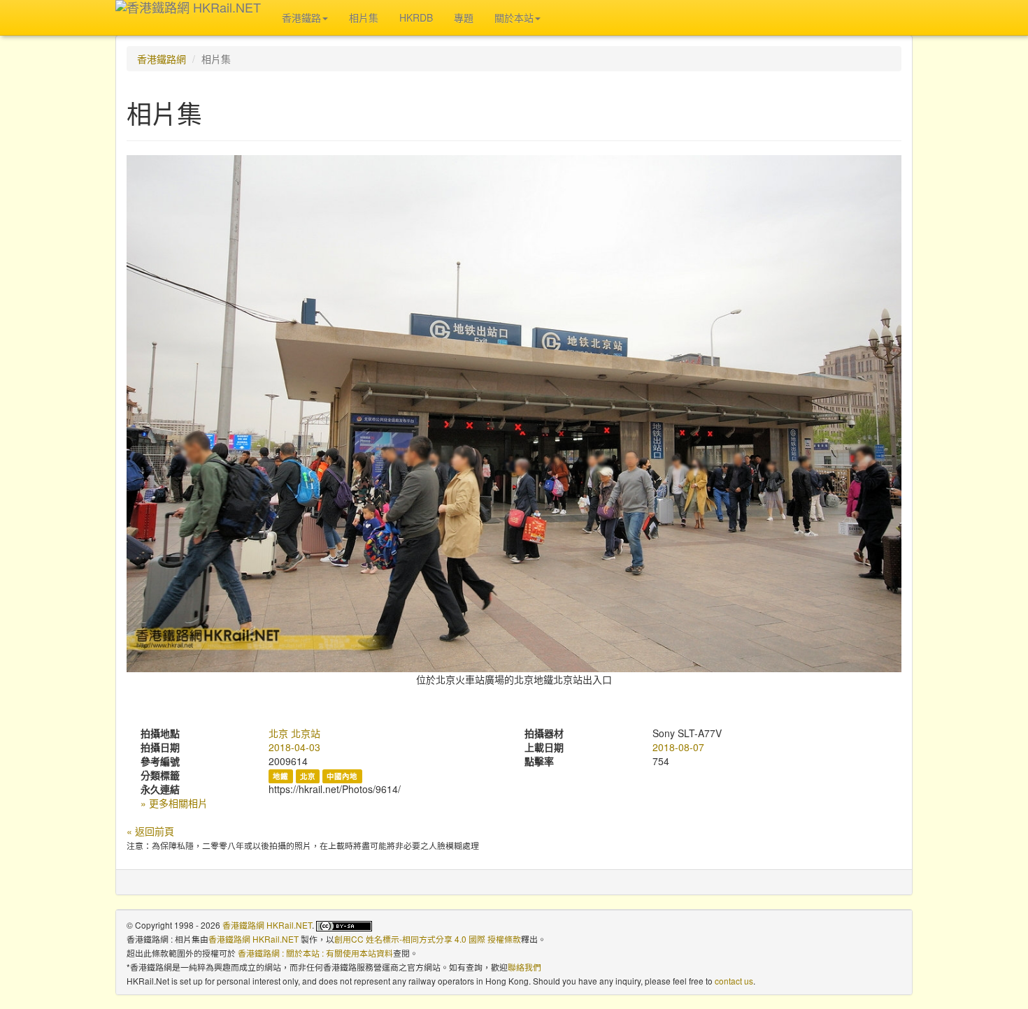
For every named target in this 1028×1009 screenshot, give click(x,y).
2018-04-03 (294, 747)
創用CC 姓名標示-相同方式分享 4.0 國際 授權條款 (427, 939)
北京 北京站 (294, 733)
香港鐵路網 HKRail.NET (267, 925)
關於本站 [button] (514, 17)
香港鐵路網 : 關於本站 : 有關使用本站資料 (315, 953)
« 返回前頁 (150, 831)
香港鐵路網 (161, 59)
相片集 (363, 17)
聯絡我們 (524, 967)
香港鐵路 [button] (301, 17)
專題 (463, 17)
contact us (734, 981)
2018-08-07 (678, 747)
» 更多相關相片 (174, 803)
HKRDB (416, 17)
